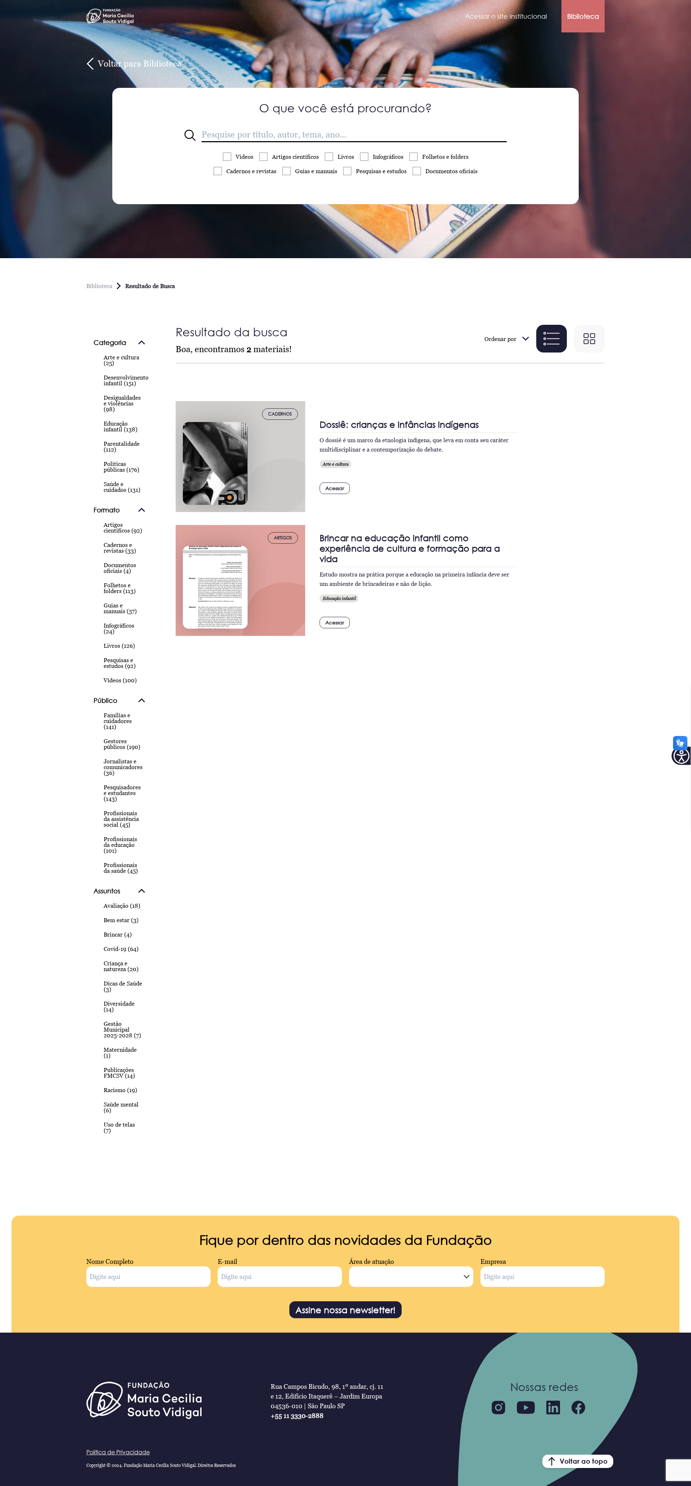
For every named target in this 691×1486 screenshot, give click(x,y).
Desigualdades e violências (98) (122, 403)
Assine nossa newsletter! (345, 1310)
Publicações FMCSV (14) (119, 1073)
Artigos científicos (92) (123, 527)
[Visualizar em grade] (589, 339)
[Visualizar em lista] (551, 339)
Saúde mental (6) (121, 1107)
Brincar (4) (118, 934)
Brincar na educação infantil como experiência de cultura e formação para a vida (410, 548)
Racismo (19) (120, 1090)
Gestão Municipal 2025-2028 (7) (122, 1029)
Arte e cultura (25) (121, 360)
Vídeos (244, 157)
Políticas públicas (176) (121, 467)
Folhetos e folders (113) (120, 588)
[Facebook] (578, 1407)
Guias (316, 171)
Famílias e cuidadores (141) (118, 721)
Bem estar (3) (121, 920)
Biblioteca (583, 16)
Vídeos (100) (120, 680)
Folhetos (445, 157)
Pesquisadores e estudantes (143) (122, 793)
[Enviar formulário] (190, 135)
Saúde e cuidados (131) (122, 487)
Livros (346, 157)
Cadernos (251, 171)
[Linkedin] (553, 1407)
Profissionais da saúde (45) (121, 868)
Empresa (493, 1261)
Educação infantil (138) (120, 426)
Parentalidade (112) (122, 446)
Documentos (451, 171)
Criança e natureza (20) (121, 966)
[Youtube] (526, 1407)
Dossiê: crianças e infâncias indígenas (399, 424)
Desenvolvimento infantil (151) (126, 380)
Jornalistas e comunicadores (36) (123, 767)
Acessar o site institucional (506, 16)
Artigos (295, 157)
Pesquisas (381, 171)
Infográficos (388, 157)
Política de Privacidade (118, 1452)
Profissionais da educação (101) (120, 845)
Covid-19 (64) (121, 949)
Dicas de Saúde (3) (123, 986)
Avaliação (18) (122, 905)
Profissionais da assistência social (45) (121, 819)
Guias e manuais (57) (120, 608)
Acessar (334, 488)
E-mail (227, 1261)
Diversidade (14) (119, 1006)
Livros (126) (119, 645)
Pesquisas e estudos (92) (120, 663)
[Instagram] (498, 1407)
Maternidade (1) (120, 1052)
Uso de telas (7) (119, 1127)
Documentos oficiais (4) (120, 568)
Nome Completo (110, 1261)
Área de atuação (371, 1261)
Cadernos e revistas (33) (120, 548)
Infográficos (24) (119, 628)
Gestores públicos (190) (122, 744)
